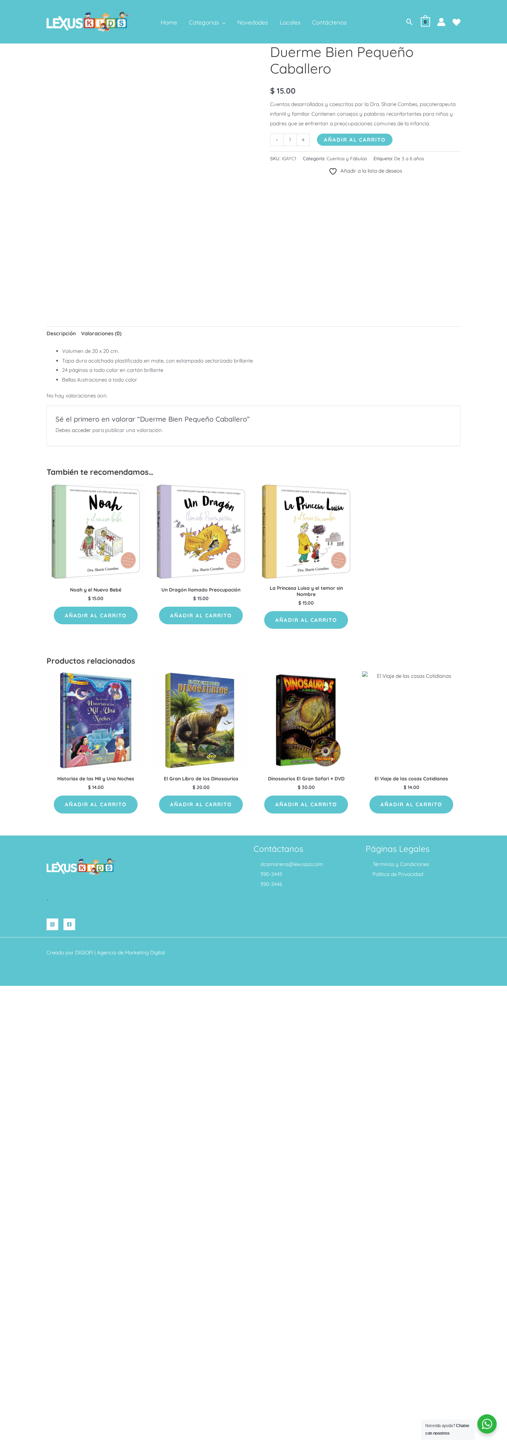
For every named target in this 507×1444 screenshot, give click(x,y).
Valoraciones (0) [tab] (101, 333)
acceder (81, 430)
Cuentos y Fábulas (347, 158)
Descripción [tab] (61, 333)
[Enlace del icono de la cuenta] (441, 22)
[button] (222, 22)
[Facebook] (69, 924)
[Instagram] (52, 924)
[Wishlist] (456, 22)
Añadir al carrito (355, 139)
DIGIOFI (84, 952)
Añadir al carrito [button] (96, 615)
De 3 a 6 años (409, 158)
